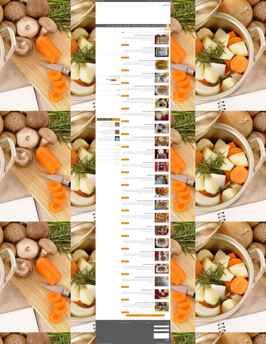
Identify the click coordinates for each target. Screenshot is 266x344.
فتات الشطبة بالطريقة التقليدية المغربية (143, 86)
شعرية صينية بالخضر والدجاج (146, 60)
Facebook (101, 1)
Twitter (103, 1)
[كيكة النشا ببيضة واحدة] (162, 77)
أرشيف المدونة (100, 119)
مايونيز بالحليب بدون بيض (110, 136)
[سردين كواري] (162, 230)
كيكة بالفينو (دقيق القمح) (110, 130)
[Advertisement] (122, 13)
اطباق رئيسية (162, 25)
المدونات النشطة (116, 119)
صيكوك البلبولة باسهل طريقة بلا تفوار (144, 277)
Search (98, 29)
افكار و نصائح (155, 25)
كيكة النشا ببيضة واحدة (148, 73)
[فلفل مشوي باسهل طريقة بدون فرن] (162, 307)
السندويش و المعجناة (145, 25)
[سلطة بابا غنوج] (162, 243)
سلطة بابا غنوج (150, 239)
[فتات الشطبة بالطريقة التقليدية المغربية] (162, 90)
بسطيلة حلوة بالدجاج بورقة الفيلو (145, 200)
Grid (124, 32)
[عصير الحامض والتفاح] (162, 116)
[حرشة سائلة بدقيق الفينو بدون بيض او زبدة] (162, 141)
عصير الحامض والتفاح (148, 111)
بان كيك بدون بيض (149, 213)
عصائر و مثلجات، (117, 162)
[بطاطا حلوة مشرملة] (162, 192)
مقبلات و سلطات (117, 164)
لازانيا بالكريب (150, 175)
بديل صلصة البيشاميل (148, 48)
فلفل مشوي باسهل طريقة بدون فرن (144, 302)
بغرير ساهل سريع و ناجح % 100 (108, 122)
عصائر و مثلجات (117, 161)
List (122, 32)
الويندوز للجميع (98, 343)
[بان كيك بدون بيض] (162, 218)
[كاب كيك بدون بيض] (162, 128)
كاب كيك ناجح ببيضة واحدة (147, 251)
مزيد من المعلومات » (125, 44)
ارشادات (118, 147)
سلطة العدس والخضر (148, 264)
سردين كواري (150, 226)
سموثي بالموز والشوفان (147, 290)
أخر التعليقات (108, 119)
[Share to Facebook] (168, 41)
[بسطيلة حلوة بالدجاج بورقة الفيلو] (162, 205)
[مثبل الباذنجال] (162, 154)
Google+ (99, 1)
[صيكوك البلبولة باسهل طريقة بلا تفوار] (162, 281)
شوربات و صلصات (110, 25)
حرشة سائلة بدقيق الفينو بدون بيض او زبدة (143, 137)
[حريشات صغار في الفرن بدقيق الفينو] (162, 39)
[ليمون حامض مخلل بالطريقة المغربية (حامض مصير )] (162, 103)
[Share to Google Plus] (165, 41)
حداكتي (166, 4)
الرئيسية (168, 25)
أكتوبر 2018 (166, 32)
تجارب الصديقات (135, 25)
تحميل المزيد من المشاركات (145, 315)
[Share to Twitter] (166, 41)
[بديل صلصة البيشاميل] (162, 52)
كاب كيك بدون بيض (149, 124)
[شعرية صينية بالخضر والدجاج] (162, 65)
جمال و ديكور (127, 25)
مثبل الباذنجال (150, 149)
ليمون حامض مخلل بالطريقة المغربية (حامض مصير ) (140, 98)
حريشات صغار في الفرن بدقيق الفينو (144, 35)
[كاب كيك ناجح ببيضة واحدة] (162, 256)
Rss (97, 1)
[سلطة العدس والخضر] (162, 268)
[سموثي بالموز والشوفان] (162, 294)
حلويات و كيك (119, 25)
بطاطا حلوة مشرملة (148, 188)
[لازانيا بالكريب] (162, 179)
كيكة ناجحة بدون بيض (148, 162)
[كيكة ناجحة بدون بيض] (162, 167)
